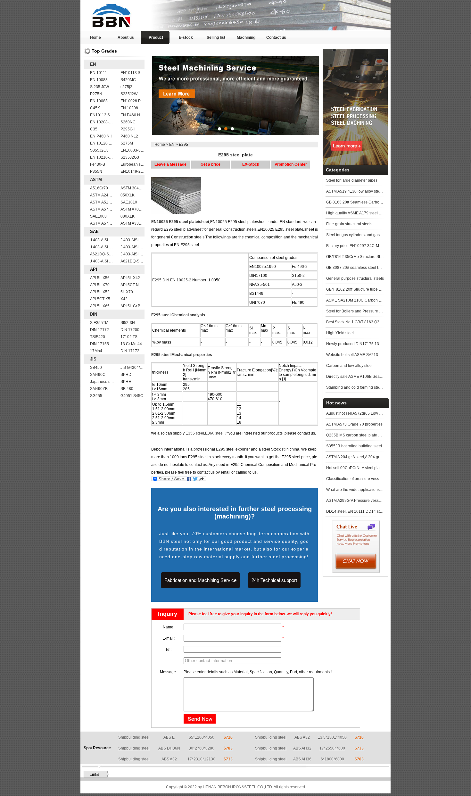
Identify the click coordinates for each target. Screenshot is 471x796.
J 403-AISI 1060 (134, 254)
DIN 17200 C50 (134, 330)
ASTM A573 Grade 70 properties (354, 424)
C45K (95, 108)
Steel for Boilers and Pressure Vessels (359, 311)
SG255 (96, 396)
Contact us (276, 37)
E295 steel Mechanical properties (181, 354)
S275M (126, 143)
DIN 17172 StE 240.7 (108, 330)
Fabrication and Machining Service (200, 580)
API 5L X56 (100, 278)
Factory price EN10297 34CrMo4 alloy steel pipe (368, 246)
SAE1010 (128, 202)
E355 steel (195, 433)
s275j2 (126, 87)
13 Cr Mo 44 (131, 344)
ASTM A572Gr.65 (105, 223)
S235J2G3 (129, 157)
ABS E (169, 737)
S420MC (128, 80)
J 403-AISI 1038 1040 (109, 261)
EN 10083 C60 (103, 101)
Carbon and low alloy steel (349, 365)
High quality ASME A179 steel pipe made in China (369, 213)
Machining (246, 37)
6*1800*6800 (332, 759)
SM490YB (99, 388)
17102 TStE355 (134, 337)
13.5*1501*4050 (332, 737)
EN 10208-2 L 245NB (139, 108)
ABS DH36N (169, 748)
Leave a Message (170, 164)
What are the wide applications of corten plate (365, 489)
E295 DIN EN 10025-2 (171, 280)
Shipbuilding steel (134, 737)
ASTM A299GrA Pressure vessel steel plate (363, 500)
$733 (359, 748)
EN (93, 64)
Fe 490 (298, 266)
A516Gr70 (99, 188)
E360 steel (214, 433)
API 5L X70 (100, 285)
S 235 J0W (99, 87)
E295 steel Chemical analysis (178, 315)
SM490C (97, 374)
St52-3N (127, 322)
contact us (198, 464)
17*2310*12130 (201, 759)
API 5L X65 (100, 306)
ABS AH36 (302, 759)
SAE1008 (98, 216)
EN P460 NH (101, 136)
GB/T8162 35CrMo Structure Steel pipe (360, 256)
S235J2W (128, 94)
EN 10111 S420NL (106, 72)
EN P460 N (130, 115)
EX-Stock (250, 164)
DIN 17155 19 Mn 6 (107, 344)
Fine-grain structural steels (349, 224)
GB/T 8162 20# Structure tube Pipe (356, 289)
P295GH (128, 129)
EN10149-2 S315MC (138, 171)
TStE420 (97, 337)
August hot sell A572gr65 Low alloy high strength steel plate (378, 413)
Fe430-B (97, 164)
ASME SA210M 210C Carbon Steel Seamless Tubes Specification (383, 300)
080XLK (127, 216)
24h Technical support (274, 580)
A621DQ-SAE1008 (106, 254)
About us (126, 37)
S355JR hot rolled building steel (354, 446)
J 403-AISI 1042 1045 (109, 247)
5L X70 (126, 292)
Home (95, 37)
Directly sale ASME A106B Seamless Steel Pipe (367, 376)
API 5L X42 (130, 278)
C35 (93, 129)
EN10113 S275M (135, 72)
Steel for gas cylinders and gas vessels (360, 235)
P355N (96, 171)
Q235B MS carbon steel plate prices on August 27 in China (377, 435)
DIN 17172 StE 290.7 (138, 351)
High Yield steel (340, 333)
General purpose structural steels (355, 278)
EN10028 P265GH (136, 101)
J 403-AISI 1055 (104, 240)
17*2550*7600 (332, 748)
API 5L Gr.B (130, 306)
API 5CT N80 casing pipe (142, 285)
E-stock (186, 37)
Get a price (210, 164)
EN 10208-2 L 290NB (109, 122)
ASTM (96, 179)
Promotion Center (291, 164)
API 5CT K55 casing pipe (112, 299)
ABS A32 (302, 737)
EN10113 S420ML (106, 115)
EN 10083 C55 (103, 80)
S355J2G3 (99, 150)
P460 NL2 (129, 136)
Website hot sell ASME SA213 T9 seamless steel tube (372, 354)
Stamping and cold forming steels (355, 387)
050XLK (127, 195)
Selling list (216, 37)
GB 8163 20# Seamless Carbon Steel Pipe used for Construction (382, 202)
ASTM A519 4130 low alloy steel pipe (358, 191)
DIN (93, 314)
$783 (228, 748)
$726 (228, 737)
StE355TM (99, 322)
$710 (359, 737)
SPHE (125, 381)
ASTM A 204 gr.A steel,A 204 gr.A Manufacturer (366, 457)
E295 (220, 449)
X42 (124, 299)
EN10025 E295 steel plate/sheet (180, 222)
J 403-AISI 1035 (134, 247)
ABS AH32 (302, 748)
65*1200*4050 (201, 737)
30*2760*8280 (201, 748)
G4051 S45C (131, 396)
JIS (93, 359)
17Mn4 (96, 351)
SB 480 (126, 388)
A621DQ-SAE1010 (136, 261)
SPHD (125, 374)
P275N (96, 94)
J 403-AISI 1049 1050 (139, 240)
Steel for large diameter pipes (351, 180)
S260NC (128, 122)
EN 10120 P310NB (106, 143)
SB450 (96, 367)
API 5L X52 (100, 292)
